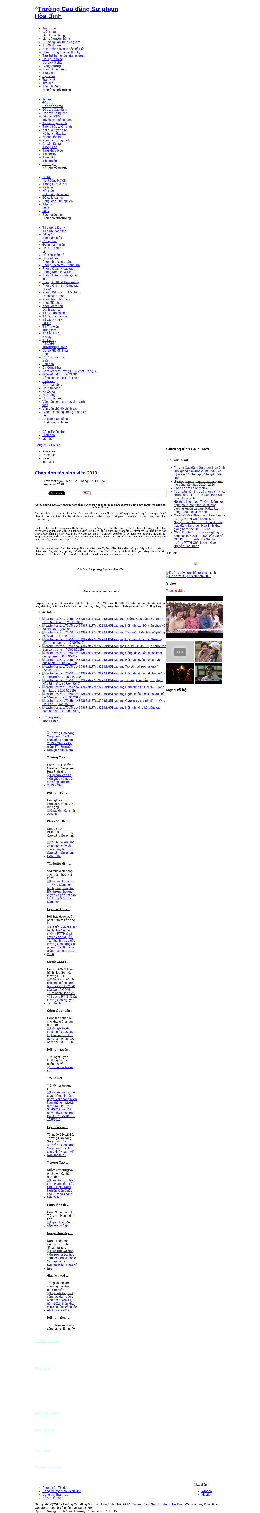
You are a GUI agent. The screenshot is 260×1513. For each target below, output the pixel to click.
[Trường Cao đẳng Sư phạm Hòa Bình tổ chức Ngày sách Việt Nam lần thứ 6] (62, 1155)
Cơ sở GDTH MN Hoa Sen (47, 1472)
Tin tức (55, 445)
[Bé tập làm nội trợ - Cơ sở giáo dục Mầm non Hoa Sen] (180, 661)
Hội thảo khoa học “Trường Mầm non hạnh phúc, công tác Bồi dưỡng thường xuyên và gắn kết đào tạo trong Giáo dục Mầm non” (199, 507)
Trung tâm (42, 1450)
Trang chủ (41, 445)
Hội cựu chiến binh (48, 1358)
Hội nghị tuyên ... (59, 1049)
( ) (74, 622)
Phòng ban (43, 1368)
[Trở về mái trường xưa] (62, 1070)
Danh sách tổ (44, 1430)
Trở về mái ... (56, 1078)
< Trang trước (51, 717)
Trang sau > (50, 720)
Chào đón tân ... (58, 821)
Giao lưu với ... (57, 1275)
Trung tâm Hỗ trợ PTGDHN (46, 1462)
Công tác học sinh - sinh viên (61, 1491)
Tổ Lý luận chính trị (48, 1433)
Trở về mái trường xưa (141, 666)
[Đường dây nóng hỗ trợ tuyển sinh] (191, 572)
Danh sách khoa (46, 1413)
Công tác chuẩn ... (60, 1010)
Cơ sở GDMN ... (58, 961)
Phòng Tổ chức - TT (48, 1372)
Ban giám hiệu (44, 1348)
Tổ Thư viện (43, 1447)
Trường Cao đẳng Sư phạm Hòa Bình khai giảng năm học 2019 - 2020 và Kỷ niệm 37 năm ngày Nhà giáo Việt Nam (199, 472)
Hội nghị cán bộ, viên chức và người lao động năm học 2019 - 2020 (198, 483)
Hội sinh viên (44, 1365)
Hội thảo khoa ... (58, 909)
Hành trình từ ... (58, 1204)
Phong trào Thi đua (55, 1487)
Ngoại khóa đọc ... (60, 1233)
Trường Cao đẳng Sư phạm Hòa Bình (157, 1504)
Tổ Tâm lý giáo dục (48, 1436)
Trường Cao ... (57, 757)
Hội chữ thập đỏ (46, 1361)
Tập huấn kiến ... (59, 863)
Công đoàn (42, 1351)
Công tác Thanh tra (55, 1494)
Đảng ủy (40, 1344)
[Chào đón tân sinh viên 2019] (62, 814)
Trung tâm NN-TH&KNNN (45, 1455)
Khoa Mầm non (45, 1426)
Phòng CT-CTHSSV (48, 1402)
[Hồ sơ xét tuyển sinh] (188, 576)
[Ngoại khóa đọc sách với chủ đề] (62, 1225)
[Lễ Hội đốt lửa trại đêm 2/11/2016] (180, 682)
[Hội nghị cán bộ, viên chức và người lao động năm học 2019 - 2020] (62, 785)
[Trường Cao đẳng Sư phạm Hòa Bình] (82, 16)
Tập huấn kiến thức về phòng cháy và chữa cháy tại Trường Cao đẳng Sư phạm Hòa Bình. (199, 495)
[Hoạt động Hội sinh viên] (208, 661)
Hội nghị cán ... (57, 792)
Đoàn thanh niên (46, 1354)
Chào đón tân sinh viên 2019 (66, 472)
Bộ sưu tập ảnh (52, 1498)
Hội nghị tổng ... (58, 1317)
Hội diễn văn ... (57, 1127)
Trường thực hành (48, 1467)
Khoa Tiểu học (44, 1423)
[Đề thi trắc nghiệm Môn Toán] (208, 682)
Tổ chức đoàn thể (48, 1341)
